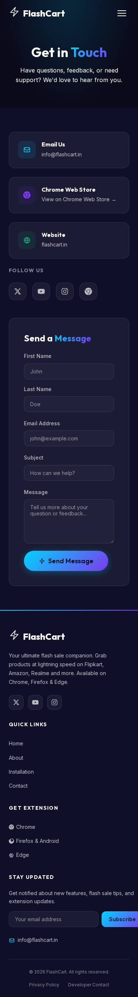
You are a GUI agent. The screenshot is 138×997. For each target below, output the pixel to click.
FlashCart (44, 13)
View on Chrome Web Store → (79, 199)
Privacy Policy (44, 984)
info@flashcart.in (62, 154)
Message (36, 492)
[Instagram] (65, 291)
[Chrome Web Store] (88, 291)
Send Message (70, 561)
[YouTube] (41, 291)
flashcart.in (54, 244)
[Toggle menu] (121, 13)
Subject (33, 457)
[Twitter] (17, 291)
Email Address (42, 423)
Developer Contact (88, 984)
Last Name (38, 389)
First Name (38, 356)
